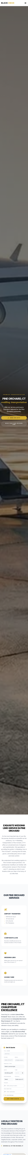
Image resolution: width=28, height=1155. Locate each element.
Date (5, 1069)
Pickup (6, 1082)
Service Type (8, 1063)
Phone (6, 1057)
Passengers (7, 1076)
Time (16, 1069)
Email (16, 1057)
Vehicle (17, 1076)
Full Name (7, 1050)
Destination (7, 1088)
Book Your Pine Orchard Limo (14, 424)
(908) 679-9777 (14, 417)
